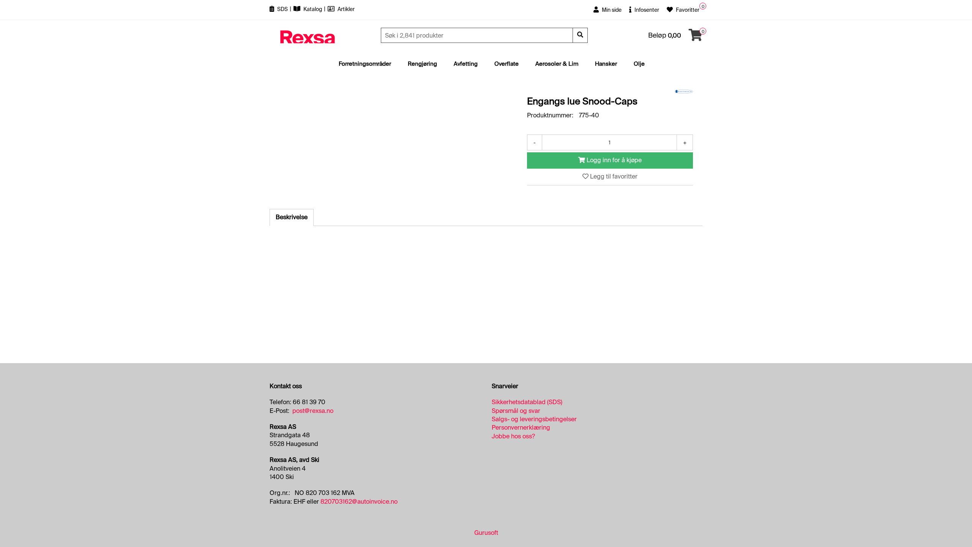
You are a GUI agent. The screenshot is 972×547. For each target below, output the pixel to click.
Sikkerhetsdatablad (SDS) (527, 402)
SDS (282, 9)
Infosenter (646, 9)
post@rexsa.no (312, 411)
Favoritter (687, 9)
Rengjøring (422, 64)
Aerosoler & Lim (556, 64)
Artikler (345, 9)
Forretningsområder (365, 64)
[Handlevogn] (695, 37)
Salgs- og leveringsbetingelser (534, 419)
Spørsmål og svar (516, 411)
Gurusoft (486, 533)
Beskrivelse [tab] (292, 217)
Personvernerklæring (521, 428)
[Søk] (580, 35)
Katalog (312, 9)
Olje (639, 64)
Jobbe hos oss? (513, 436)
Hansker (606, 64)
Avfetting (466, 64)
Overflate (506, 64)
